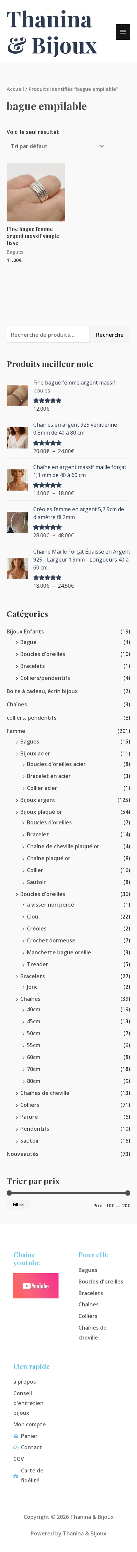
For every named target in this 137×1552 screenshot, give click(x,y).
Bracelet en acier (49, 776)
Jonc (32, 986)
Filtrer (18, 1204)
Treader (37, 964)
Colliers (29, 1104)
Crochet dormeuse (51, 940)
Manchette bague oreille (59, 952)
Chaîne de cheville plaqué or (63, 846)
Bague (28, 642)
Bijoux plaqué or (41, 811)
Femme (16, 731)
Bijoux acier (35, 753)
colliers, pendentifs (32, 717)
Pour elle (93, 1254)
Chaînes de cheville (44, 1093)
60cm (33, 1057)
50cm (33, 1033)
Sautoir (36, 882)
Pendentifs (34, 1128)
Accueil (15, 89)
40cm (33, 1009)
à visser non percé (50, 904)
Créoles (37, 928)
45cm (33, 1021)
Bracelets (32, 666)
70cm (33, 1069)
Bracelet (38, 834)
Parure (29, 1116)
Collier (35, 870)
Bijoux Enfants (25, 631)
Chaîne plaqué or (48, 858)
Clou (32, 916)
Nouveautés (23, 1154)
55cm (33, 1045)
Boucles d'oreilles (42, 654)
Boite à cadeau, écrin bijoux (42, 691)
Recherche (110, 334)
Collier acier (42, 788)
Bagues (29, 741)
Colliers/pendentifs (45, 678)
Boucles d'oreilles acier (56, 764)
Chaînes (17, 704)
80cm (33, 1081)
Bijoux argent (38, 800)
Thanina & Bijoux (52, 31)
